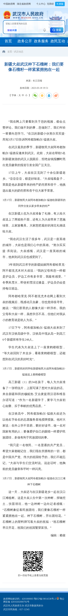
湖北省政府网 (24, 4)
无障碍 (50, 4)
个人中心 (41, 4)
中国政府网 (9, 4)
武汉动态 (18, 51)
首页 (9, 51)
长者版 (59, 4)
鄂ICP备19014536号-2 (45, 599)
